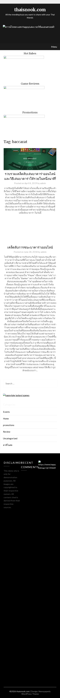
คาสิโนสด (7, 445)
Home (6, 418)
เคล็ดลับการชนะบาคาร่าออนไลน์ (30, 247)
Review (6, 431)
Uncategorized (10, 438)
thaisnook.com (30, 9)
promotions (8, 425)
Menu (54, 46)
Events (6, 412)
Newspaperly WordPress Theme (36, 692)
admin (43, 183)
